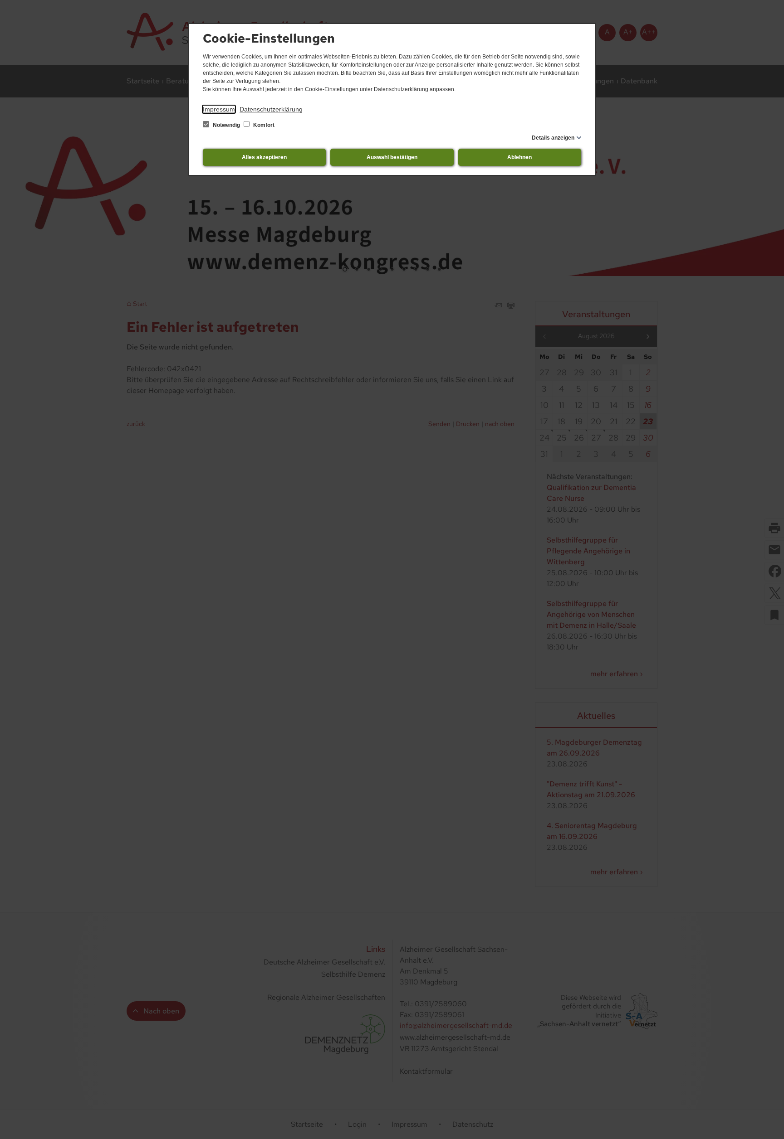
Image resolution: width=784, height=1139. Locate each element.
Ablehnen (519, 157)
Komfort (263, 125)
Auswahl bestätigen (392, 157)
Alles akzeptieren (264, 157)
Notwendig (226, 125)
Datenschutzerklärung (271, 109)
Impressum (219, 109)
